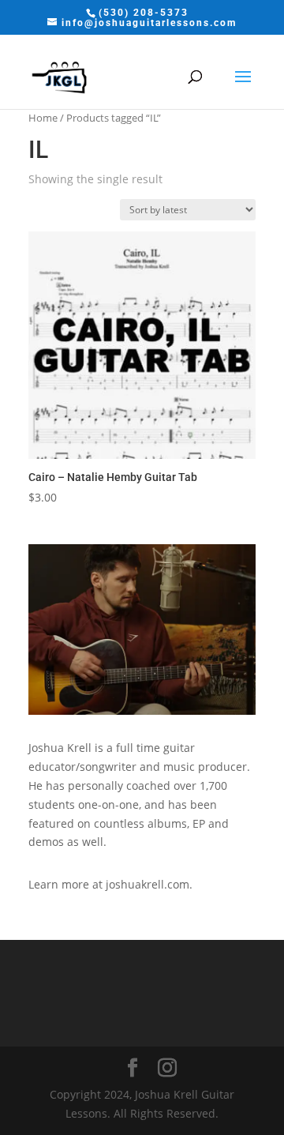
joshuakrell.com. (149, 884)
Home (43, 118)
